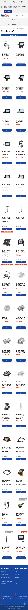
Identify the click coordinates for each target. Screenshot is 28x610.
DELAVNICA (8, 28)
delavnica (17, 574)
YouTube (19, 604)
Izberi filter (13, 35)
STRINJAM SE (8, 11)
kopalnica (17, 583)
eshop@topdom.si (7, 596)
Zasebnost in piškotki (14, 608)
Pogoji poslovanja (5, 586)
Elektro (13, 28)
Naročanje (3, 571)
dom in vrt (18, 580)
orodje (17, 571)
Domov (2, 28)
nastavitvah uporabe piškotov (14, 6)
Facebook (5, 604)
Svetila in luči (21, 28)
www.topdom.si (7, 598)
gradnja (17, 577)
